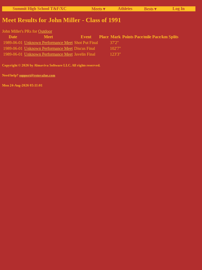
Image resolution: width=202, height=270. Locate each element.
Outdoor (45, 31)
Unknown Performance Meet (48, 42)
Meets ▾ (98, 9)
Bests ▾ (150, 9)
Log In (177, 8)
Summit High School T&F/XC (40, 8)
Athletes (125, 8)
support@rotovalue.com (37, 75)
